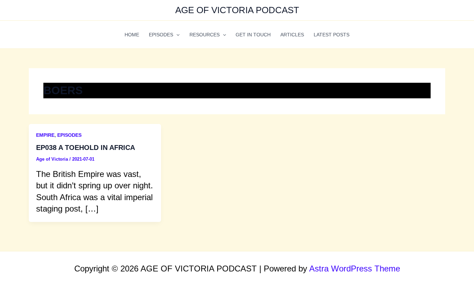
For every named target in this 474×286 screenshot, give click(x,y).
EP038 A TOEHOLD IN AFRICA (85, 147)
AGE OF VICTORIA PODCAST (237, 10)
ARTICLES (292, 34)
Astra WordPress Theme (354, 268)
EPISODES (161, 34)
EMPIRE (45, 135)
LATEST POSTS (331, 34)
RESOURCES (204, 34)
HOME (132, 34)
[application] (176, 34)
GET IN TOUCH (253, 34)
